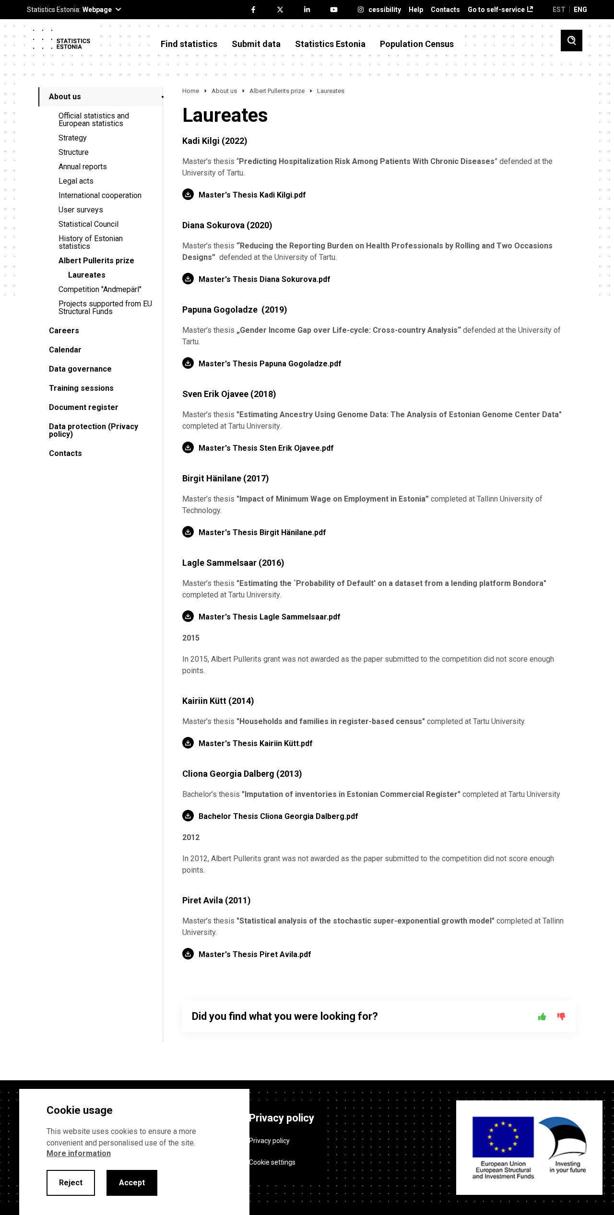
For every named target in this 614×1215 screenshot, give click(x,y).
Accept (132, 1182)
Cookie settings (272, 1162)
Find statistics (189, 44)
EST (559, 9)
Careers (64, 330)
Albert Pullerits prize (96, 260)
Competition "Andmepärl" (100, 289)
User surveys (81, 209)
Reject (71, 1182)
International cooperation (100, 195)
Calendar (65, 349)
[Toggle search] (571, 40)
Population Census (417, 44)
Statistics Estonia (330, 44)
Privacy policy (269, 1141)
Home (190, 90)
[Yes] (542, 1016)
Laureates (87, 275)
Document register (83, 407)
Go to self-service (496, 9)
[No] (561, 1016)
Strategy (73, 137)
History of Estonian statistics (91, 242)
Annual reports (83, 166)
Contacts (445, 9)
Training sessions (81, 388)
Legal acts (76, 181)
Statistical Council (88, 224)
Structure (74, 152)
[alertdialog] (134, 1152)
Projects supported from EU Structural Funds (105, 307)
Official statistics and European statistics (94, 119)
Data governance (80, 369)
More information (79, 1153)
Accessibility (380, 9)
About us (65, 96)
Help (416, 9)
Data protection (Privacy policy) (93, 430)
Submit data (256, 44)
